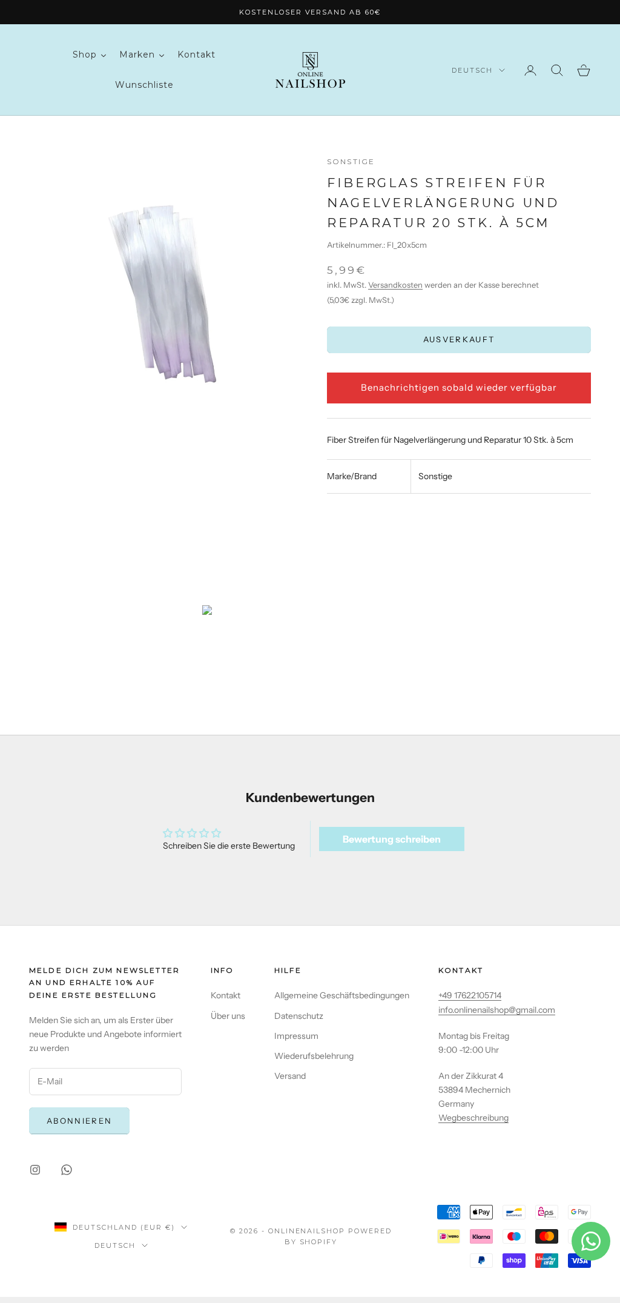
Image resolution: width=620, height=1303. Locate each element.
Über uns (228, 1015)
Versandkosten (395, 285)
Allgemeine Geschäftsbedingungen (341, 995)
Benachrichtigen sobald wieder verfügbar (459, 387)
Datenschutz (298, 1015)
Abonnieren (79, 1121)
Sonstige (351, 161)
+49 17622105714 (469, 995)
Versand (290, 1075)
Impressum (296, 1035)
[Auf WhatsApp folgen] (67, 1170)
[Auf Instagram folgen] (35, 1170)
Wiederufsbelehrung (314, 1055)
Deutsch (472, 70)
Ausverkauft (459, 339)
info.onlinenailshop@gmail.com (496, 1009)
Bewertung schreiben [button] (392, 839)
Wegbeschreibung (473, 1117)
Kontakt (225, 995)
